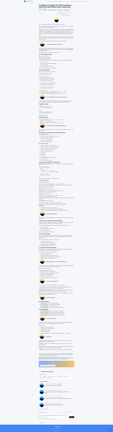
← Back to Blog (41, 422)
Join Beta (87, 1)
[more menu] (83, 1)
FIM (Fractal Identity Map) (65, 26)
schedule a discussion (64, 358)
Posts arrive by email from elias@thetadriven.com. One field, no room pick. (53, 415)
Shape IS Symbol (43, 286)
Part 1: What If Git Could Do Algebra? (58, 24)
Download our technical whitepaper (53, 358)
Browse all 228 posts (43, 412)
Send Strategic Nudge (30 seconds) (47, 365)
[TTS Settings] (43, 14)
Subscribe (71, 417)
